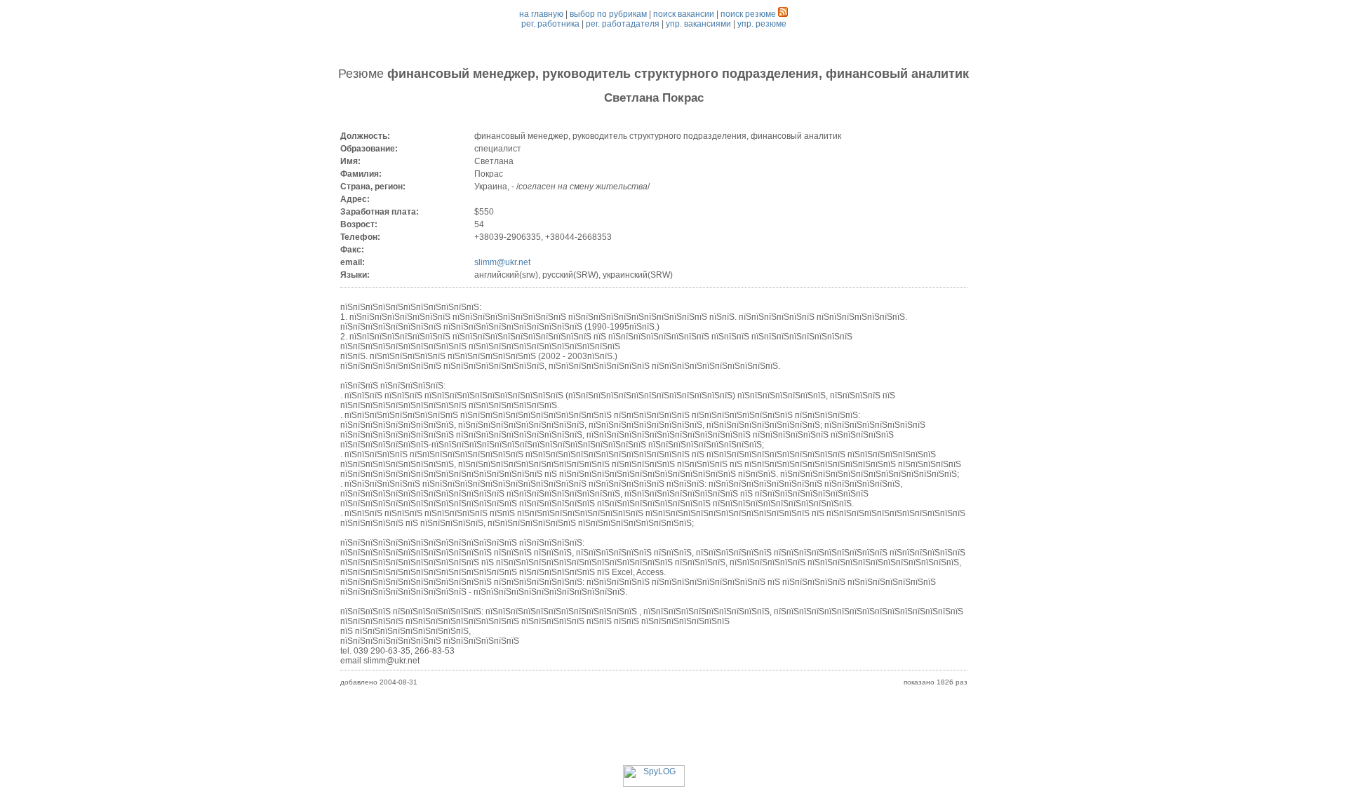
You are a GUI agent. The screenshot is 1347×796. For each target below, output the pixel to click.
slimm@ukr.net (502, 262)
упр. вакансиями (698, 24)
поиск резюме (748, 14)
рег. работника (550, 24)
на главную (541, 14)
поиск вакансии (683, 14)
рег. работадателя (622, 24)
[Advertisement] (653, 733)
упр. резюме (761, 24)
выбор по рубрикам (608, 14)
